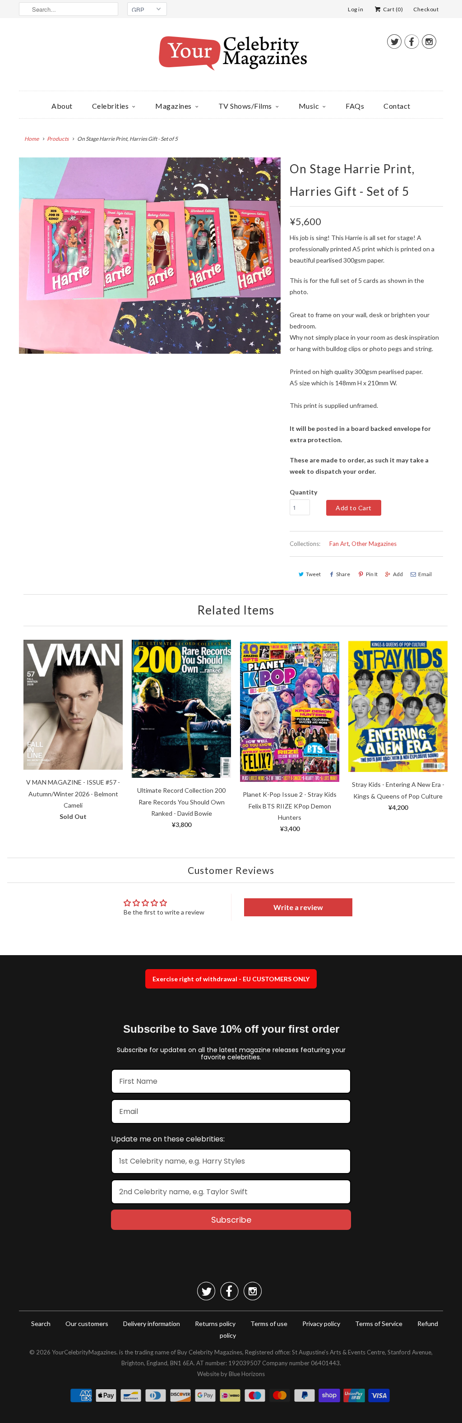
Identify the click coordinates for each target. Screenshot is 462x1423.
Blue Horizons (247, 1373)
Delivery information (151, 1323)
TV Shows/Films (245, 106)
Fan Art (339, 543)
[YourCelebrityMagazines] (231, 57)
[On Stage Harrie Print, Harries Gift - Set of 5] (150, 255)
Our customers (86, 1323)
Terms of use (268, 1323)
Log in (355, 9)
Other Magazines (374, 543)
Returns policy (215, 1323)
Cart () (392, 9)
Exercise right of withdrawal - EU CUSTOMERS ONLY (231, 979)
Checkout (426, 9)
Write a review (298, 907)
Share (343, 574)
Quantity (303, 492)
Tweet (313, 574)
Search (41, 1323)
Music (309, 106)
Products (58, 138)
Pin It (372, 574)
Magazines (173, 106)
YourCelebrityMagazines (84, 1352)
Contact (397, 106)
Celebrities (110, 106)
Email (425, 574)
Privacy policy (321, 1323)
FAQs (355, 106)
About (62, 106)
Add (398, 574)
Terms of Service (378, 1323)
